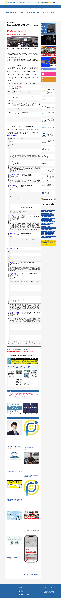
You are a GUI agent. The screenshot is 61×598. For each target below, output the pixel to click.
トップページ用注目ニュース (41, 8)
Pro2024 (42, 211)
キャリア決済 (43, 216)
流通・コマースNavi (21, 591)
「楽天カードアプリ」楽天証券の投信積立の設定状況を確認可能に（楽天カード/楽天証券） (31, 574)
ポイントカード (43, 223)
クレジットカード (44, 218)
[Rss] (50, 2)
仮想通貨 (42, 229)
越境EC (42, 237)
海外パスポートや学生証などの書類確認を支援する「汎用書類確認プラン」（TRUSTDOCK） (14, 557)
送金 (45, 237)
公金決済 (50, 229)
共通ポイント (43, 231)
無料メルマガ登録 (48, 74)
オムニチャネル (49, 213)
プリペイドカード (52, 221)
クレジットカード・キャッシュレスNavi (24, 594)
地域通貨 (53, 231)
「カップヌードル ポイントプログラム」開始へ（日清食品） (31, 531)
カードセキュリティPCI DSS (22, 8)
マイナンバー (43, 224)
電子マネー (49, 237)
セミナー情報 (35, 8)
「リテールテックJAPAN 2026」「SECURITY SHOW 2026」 (26, 384)
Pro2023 (52, 210)
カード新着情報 (30, 8)
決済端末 (42, 234)
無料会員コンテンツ (48, 236)
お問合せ (33, 587)
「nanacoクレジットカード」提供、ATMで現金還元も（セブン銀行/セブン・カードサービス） (14, 500)
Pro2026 (50, 211)
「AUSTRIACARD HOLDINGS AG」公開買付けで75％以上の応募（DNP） (31, 507)
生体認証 (54, 236)
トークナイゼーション (44, 221)
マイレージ (48, 224)
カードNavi (7, 8)
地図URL (19, 86)
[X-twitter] (52, 2)
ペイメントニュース (49, 8)
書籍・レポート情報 (22, 2)
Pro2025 (46, 211)
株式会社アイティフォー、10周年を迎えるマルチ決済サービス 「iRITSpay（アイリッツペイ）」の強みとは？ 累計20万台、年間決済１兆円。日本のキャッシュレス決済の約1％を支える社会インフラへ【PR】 (19, 381)
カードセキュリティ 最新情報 (13, 8)
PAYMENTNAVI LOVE (49, 79)
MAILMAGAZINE (48, 73)
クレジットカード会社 (51, 218)
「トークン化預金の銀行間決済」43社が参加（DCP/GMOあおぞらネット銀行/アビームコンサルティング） (31, 448)
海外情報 (51, 234)
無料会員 (42, 236)
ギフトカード (49, 216)
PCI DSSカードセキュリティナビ (23, 588)
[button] (32, 20)
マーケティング (43, 226)
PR (41, 210)
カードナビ (20, 590)
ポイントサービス (50, 223)
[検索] (38, 2)
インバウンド (43, 213)
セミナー (17, 2)
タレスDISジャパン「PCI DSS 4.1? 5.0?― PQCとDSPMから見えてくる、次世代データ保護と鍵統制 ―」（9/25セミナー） (14, 447)
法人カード (47, 234)
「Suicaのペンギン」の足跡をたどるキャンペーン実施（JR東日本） (14, 531)
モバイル (48, 226)
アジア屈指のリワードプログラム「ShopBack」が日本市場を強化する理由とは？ (31, 476)
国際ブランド (49, 231)
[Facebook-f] (54, 2)
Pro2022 (48, 210)
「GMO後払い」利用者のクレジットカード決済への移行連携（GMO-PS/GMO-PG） (14, 471)
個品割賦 (46, 229)
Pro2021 (44, 210)
